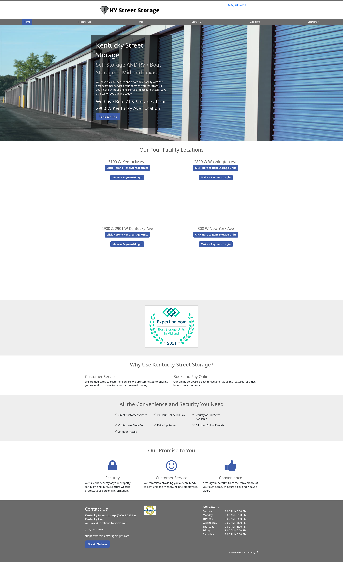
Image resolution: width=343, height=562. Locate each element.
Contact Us (197, 21)
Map (141, 21)
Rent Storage (84, 21)
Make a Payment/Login (127, 177)
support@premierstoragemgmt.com (107, 536)
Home (27, 21)
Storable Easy (248, 552)
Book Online (97, 544)
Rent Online (107, 116)
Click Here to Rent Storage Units (127, 168)
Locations (312, 21)
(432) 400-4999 (237, 5)
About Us (255, 21)
